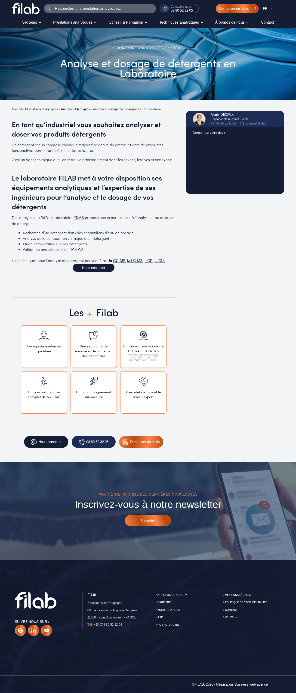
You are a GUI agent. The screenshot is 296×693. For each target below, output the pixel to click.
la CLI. (159, 261)
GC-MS (119, 261)
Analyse (66, 109)
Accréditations (168, 610)
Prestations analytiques (41, 109)
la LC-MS (135, 261)
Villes (229, 617)
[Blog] (20, 630)
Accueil (17, 109)
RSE (160, 617)
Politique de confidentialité (246, 602)
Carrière (164, 602)
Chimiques (82, 109)
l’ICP (149, 261)
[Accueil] (26, 8)
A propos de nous (170, 594)
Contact (231, 610)
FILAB (79, 218)
